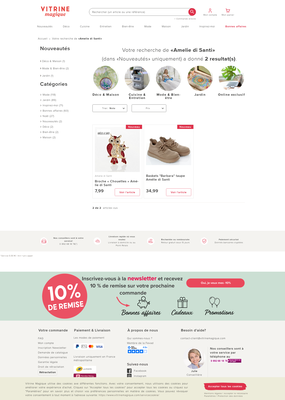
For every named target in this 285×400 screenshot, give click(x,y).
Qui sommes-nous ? (139, 338)
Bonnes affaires (235, 26)
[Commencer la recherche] (192, 12)
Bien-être (128, 26)
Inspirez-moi (207, 26)
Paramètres (210, 396)
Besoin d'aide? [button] (193, 330)
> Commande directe (185, 19)
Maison (166, 26)
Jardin (185, 26)
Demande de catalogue (53, 352)
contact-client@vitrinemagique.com (202, 338)
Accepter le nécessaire (236, 393)
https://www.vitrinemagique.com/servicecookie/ (129, 395)
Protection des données (230, 396)
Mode (147, 26)
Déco (66, 26)
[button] (53, 330)
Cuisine (85, 26)
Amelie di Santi (103, 175)
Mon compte (46, 343)
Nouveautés (45, 26)
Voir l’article (127, 192)
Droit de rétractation (51, 366)
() (49, 94)
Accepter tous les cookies (225, 386)
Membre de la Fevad (140, 343)
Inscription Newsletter (52, 347)
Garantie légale (48, 362)
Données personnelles (52, 357)
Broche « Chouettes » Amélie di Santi (116, 183)
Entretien (106, 26)
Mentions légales (213, 393)
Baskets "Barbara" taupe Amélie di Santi (165, 178)
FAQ (40, 338)
